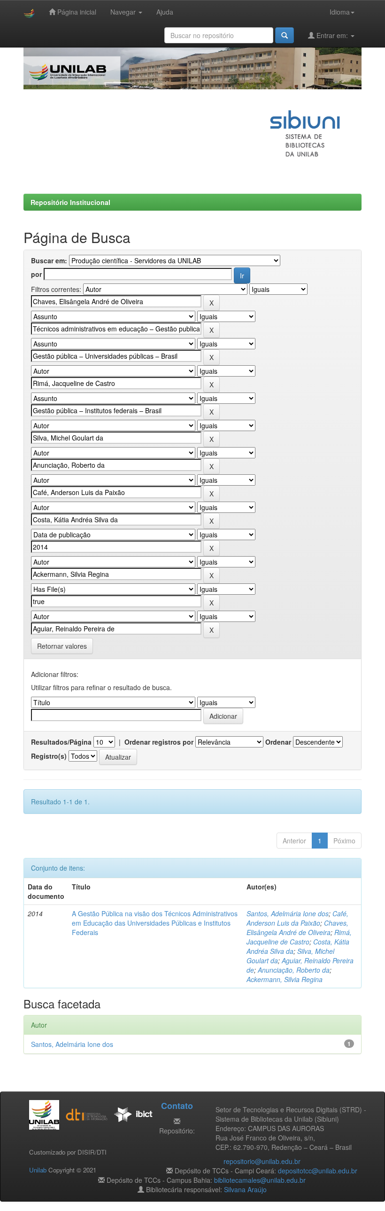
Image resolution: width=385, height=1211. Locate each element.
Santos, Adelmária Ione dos (287, 913)
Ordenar (278, 742)
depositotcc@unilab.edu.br (317, 1170)
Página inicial (75, 11)
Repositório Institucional (70, 202)
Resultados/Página (61, 742)
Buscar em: (49, 260)
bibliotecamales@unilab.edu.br (260, 1180)
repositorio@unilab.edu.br (261, 1161)
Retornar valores (62, 646)
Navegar (124, 11)
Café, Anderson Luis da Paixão (297, 918)
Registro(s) (49, 756)
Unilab (37, 1169)
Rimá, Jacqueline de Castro (299, 937)
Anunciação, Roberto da (294, 970)
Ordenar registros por (158, 742)
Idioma (340, 11)
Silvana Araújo (245, 1189)
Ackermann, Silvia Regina (284, 979)
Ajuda (164, 11)
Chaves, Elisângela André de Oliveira (297, 927)
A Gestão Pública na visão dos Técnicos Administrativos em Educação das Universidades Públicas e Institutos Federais (155, 923)
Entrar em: (332, 35)
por (36, 274)
